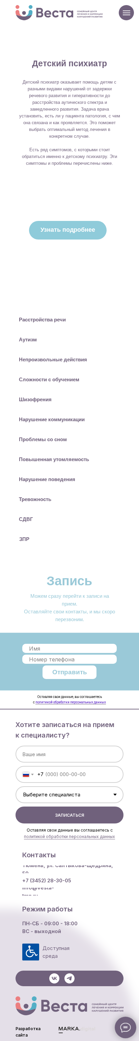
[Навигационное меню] (126, 12)
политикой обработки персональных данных (70, 702)
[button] (68, 230)
